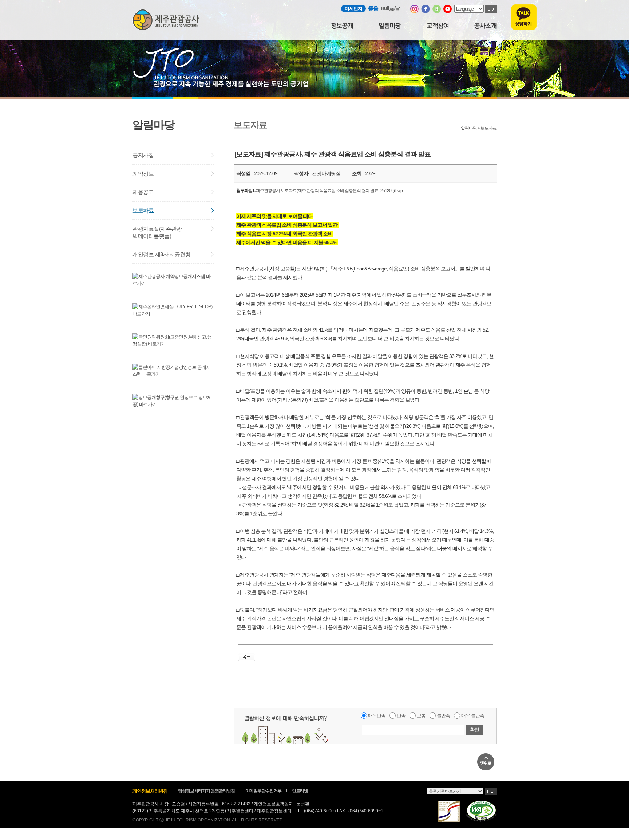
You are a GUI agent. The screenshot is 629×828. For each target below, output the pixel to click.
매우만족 (376, 715)
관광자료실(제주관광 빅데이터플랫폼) (157, 232)
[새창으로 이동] (414, 11)
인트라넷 (300, 790)
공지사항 (143, 155)
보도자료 (143, 210)
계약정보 (143, 174)
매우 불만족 (472, 715)
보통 (421, 715)
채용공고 (143, 192)
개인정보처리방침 (149, 791)
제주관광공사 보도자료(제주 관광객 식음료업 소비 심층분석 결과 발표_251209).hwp (329, 190)
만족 (401, 715)
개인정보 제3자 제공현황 (161, 254)
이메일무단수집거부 (263, 790)
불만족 (443, 715)
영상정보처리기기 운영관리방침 (206, 790)
